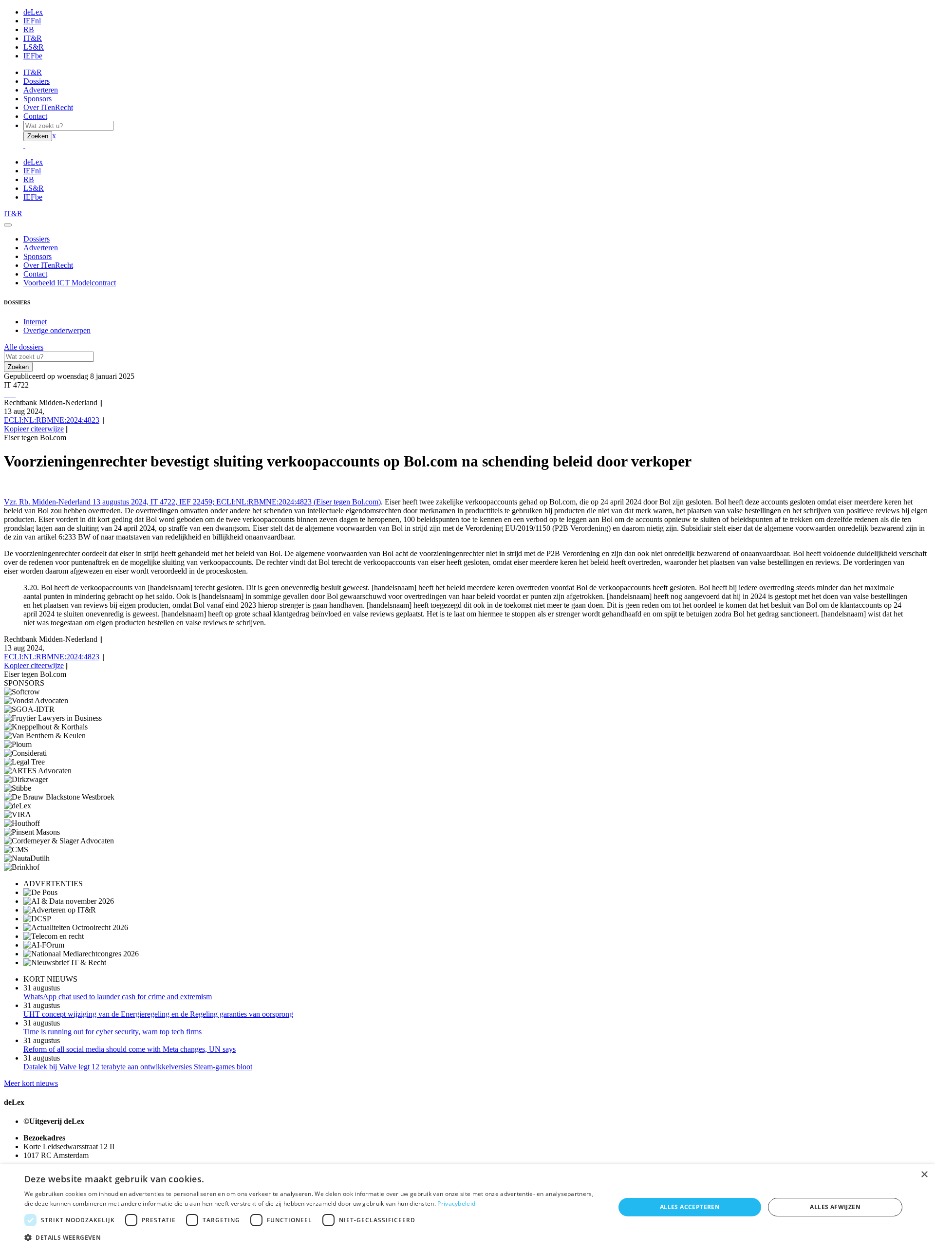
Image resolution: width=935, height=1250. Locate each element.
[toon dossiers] (15, 394)
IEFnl (32, 21)
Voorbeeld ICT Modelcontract (69, 283)
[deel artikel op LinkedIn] (13, 394)
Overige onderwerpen (57, 330)
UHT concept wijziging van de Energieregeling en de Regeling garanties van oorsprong (158, 1014)
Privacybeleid (456, 1203)
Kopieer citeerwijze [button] (34, 429)
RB (28, 29)
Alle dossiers (23, 347)
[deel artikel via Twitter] (11, 394)
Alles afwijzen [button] (835, 1207)
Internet (35, 321)
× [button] (924, 1174)
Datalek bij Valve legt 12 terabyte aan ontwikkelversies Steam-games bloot (137, 1067)
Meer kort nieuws (31, 1083)
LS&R (33, 47)
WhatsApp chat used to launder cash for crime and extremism (117, 996)
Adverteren (40, 90)
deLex (33, 12)
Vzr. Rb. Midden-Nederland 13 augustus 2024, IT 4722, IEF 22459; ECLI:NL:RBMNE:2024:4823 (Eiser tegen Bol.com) (192, 502)
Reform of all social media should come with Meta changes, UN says (129, 1049)
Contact (35, 116)
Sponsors (37, 98)
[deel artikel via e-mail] (7, 394)
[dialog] (467, 1207)
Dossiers (36, 81)
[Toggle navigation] (8, 225)
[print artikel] (5, 394)
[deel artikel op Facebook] (9, 394)
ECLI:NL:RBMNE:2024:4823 (51, 420)
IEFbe (32, 56)
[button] (311, 1237)
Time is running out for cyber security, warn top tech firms (112, 1031)
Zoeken (37, 136)
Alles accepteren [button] (690, 1207)
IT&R (32, 38)
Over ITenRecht (48, 107)
